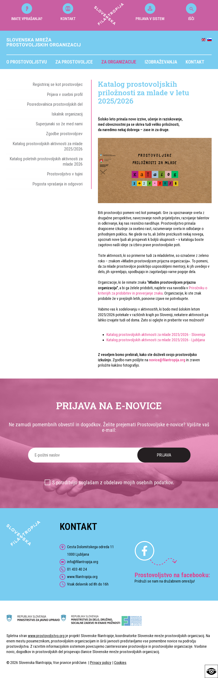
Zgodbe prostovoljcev (64, 133)
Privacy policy (100, 662)
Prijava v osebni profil (65, 94)
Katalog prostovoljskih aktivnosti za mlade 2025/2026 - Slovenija (155, 334)
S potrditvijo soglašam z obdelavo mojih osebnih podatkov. (113, 483)
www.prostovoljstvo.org (46, 635)
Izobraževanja (161, 62)
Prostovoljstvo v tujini (65, 173)
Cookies (120, 662)
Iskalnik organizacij (67, 114)
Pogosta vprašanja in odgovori (57, 183)
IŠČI (191, 18)
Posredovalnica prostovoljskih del (55, 104)
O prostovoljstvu (26, 62)
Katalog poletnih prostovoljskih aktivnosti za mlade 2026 (46, 161)
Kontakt (195, 62)
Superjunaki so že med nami (59, 123)
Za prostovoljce (74, 62)
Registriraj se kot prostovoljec (58, 84)
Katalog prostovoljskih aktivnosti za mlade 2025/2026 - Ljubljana (155, 340)
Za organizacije (118, 62)
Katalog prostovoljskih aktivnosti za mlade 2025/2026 (48, 146)
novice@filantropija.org (167, 360)
